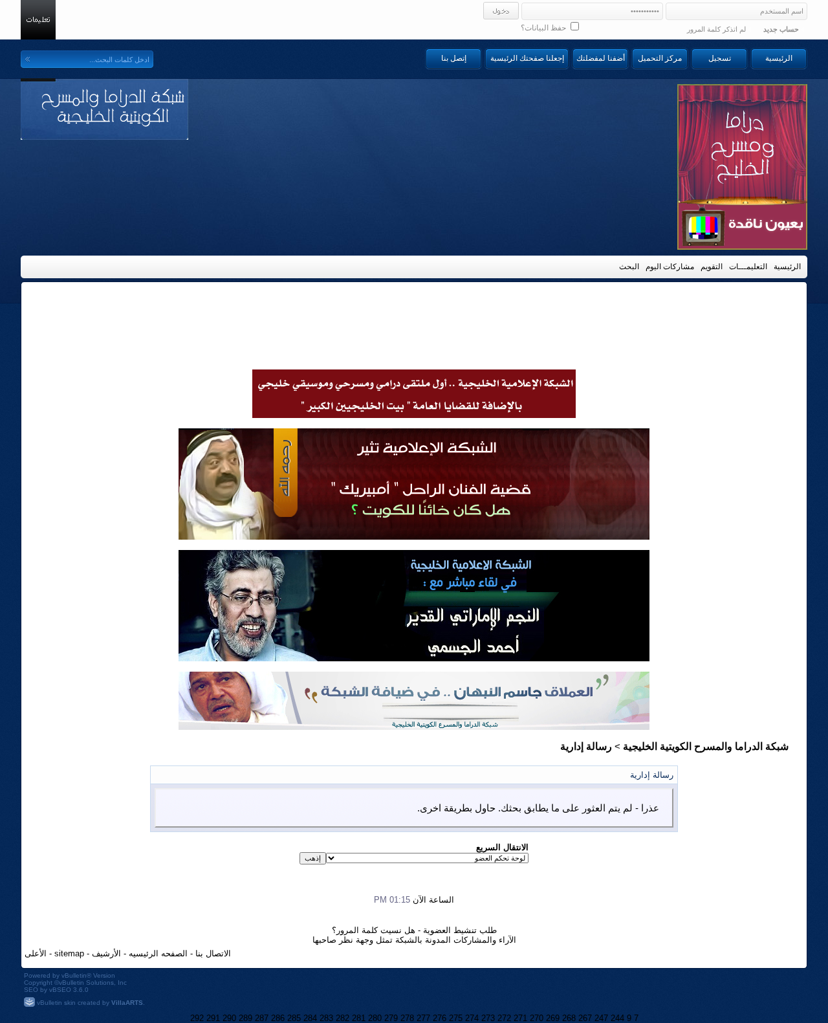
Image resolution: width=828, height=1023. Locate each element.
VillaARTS (127, 1002)
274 (472, 1018)
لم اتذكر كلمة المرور (716, 29)
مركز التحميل (660, 58)
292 (197, 1018)
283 (326, 1018)
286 (278, 1018)
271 (520, 1018)
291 (213, 1018)
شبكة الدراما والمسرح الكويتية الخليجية (706, 746)
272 (504, 1018)
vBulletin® (76, 975)
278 (407, 1018)
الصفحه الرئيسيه (158, 953)
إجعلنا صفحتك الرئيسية (527, 58)
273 (488, 1018)
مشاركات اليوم (670, 266)
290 (229, 1018)
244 (617, 1018)
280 (375, 1018)
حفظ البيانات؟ (544, 27)
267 (585, 1018)
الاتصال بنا (213, 953)
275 (456, 1018)
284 (310, 1018)
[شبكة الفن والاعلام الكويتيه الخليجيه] (414, 536)
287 (261, 1018)
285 (294, 1018)
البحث (629, 266)
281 (358, 1018)
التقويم (712, 266)
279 (391, 1018)
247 (601, 1018)
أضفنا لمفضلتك (600, 58)
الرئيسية (778, 58)
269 (553, 1018)
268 (569, 1018)
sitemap (69, 953)
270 (536, 1018)
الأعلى (36, 953)
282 (342, 1018)
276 (439, 1018)
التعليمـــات (748, 266)
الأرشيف (106, 953)
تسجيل (719, 58)
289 (245, 1018)
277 (423, 1018)
